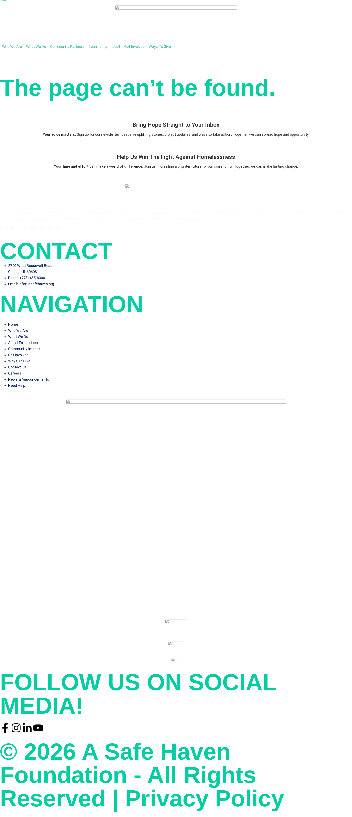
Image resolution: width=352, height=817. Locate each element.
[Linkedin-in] (27, 728)
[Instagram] (16, 728)
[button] (12, 46)
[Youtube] (38, 728)
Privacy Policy (204, 798)
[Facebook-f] (5, 728)
